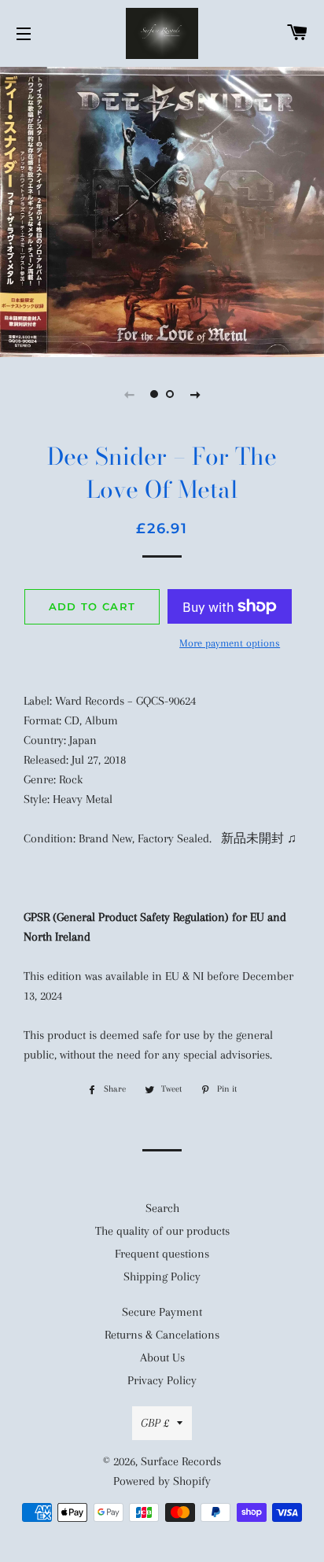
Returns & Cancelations (162, 1335)
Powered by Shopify (162, 1481)
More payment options (229, 643)
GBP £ (155, 1423)
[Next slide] (195, 394)
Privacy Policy (162, 1380)
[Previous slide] (129, 394)
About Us (162, 1357)
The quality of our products (162, 1231)
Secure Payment (162, 1312)
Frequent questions (162, 1254)
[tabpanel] (162, 210)
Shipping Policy (162, 1276)
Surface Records (181, 1461)
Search (162, 1208)
